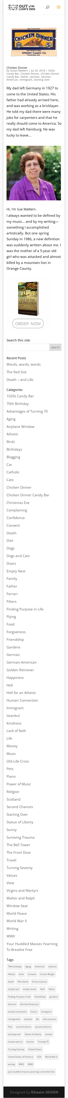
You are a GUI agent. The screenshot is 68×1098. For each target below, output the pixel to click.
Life (9, 738)
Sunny (12, 829)
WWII (11, 936)
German (35, 76)
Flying (11, 616)
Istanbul (13, 715)
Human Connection (22, 700)
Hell (10, 685)
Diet (10, 540)
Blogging (13, 457)
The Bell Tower (18, 844)
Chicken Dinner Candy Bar (28, 495)
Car (9, 464)
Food (11, 624)
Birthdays (14, 449)
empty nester (29, 989)
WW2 (21, 1064)
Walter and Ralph (21, 898)
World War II (17, 921)
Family (12, 578)
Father (24, 76)
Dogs (11, 548)
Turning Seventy (20, 867)
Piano (11, 776)
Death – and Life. (20, 379)
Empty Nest (16, 571)
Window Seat (17, 905)
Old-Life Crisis (18, 761)
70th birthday (14, 966)
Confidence (16, 517)
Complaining (17, 510)
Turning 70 (43, 1041)
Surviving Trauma (21, 837)
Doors (11, 563)
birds (21, 974)
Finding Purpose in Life (25, 609)
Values (12, 875)
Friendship (15, 639)
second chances (43, 1026)
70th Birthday (18, 403)
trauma (30, 1041)
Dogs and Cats (18, 555)
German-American (22, 662)
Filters (12, 601)
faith (42, 989)
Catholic (13, 472)
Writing (12, 928)
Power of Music (19, 784)
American (40, 966)
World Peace (17, 913)
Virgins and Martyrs (22, 890)
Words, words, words (24, 364)
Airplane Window (20, 426)
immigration (14, 1019)
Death (12, 533)
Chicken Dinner (17, 68)
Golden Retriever (20, 670)
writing (11, 1064)
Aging (11, 419)
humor (33, 1011)
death (11, 981)
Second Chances (20, 806)
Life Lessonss (49, 1019)
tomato (48, 1034)
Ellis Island (23, 981)
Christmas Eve (18, 502)
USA (39, 1056)
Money (12, 746)
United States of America (20, 1056)
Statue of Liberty (20, 822)
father (52, 989)
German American (29, 1004)
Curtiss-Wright (47, 974)
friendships (40, 996)
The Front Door (19, 852)
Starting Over (42, 79)
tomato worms (15, 1041)
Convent (13, 525)
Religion (13, 791)
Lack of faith (16, 730)
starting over (14, 1034)
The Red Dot (16, 372)
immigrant (46, 1011)
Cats (10, 479)
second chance (23, 1026)
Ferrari (12, 593)
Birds (11, 441)
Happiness (15, 677)
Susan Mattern (19, 70)
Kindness (14, 723)
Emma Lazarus (39, 981)
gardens (54, 996)
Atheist (12, 434)
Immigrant (26, 79)
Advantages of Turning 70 (27, 411)
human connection (17, 1011)
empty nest (13, 989)
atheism (52, 966)
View (10, 883)
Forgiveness (16, 632)
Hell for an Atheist (21, 692)
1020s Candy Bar (20, 396)
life (37, 1019)
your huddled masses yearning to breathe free (31, 1071)
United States (35, 1049)
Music (11, 753)
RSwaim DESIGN (44, 1092)
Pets (10, 768)
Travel (11, 860)
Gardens (13, 647)
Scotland (13, 799)
